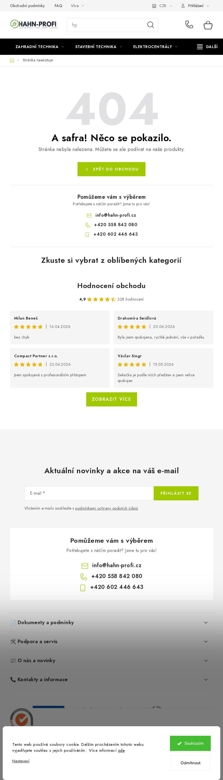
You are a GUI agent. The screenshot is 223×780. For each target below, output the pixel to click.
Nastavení (20, 761)
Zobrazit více (111, 399)
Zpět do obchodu (116, 169)
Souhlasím (194, 743)
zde (121, 750)
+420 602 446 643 (116, 234)
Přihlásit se (176, 493)
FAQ (59, 5)
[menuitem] (40, 47)
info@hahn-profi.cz (115, 215)
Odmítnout (190, 763)
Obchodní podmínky (27, 5)
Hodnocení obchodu (111, 285)
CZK (163, 5)
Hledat (150, 25)
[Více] (207, 47)
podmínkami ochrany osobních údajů (106, 508)
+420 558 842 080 (190, 25)
